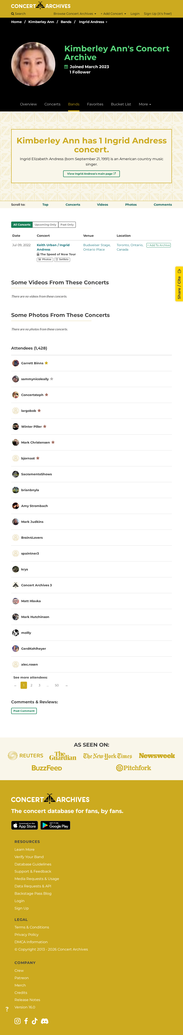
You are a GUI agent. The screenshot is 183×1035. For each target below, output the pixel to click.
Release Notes (27, 1000)
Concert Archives (73, 949)
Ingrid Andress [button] (92, 22)
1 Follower (80, 72)
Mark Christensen (35, 442)
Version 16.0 (25, 1007)
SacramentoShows (36, 474)
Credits (21, 993)
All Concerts (21, 224)
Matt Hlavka (31, 601)
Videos (102, 205)
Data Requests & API (33, 886)
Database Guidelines (33, 864)
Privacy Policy (27, 934)
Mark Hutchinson (35, 617)
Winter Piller (31, 427)
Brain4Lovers (32, 538)
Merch (20, 985)
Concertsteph (32, 395)
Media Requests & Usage (37, 879)
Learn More (25, 849)
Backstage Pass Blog (33, 893)
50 (57, 685)
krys (24, 569)
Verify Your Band (29, 857)
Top (45, 205)
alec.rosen (29, 664)
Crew (19, 970)
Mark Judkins (32, 522)
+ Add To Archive (158, 245)
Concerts (52, 104)
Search (20, 14)
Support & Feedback (33, 871)
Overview (28, 104)
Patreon (22, 978)
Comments (163, 205)
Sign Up (22, 908)
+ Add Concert (112, 14)
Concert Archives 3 (36, 585)
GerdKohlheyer (33, 649)
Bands (66, 22)
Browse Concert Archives (74, 14)
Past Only (67, 224)
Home (16, 22)
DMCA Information (31, 942)
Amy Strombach (34, 506)
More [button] (144, 104)
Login (135, 14)
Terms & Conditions (32, 927)
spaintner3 (30, 553)
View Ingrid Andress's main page (90, 173)
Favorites (95, 104)
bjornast (28, 458)
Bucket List (121, 104)
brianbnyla (30, 490)
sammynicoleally (35, 379)
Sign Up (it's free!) (158, 14)
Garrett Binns (32, 363)
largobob (28, 411)
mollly (26, 633)
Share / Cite (179, 287)
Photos (131, 205)
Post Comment (24, 710)
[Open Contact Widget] (7, 1009)
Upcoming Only (45, 224)
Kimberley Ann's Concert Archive (117, 53)
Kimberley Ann (41, 22)
